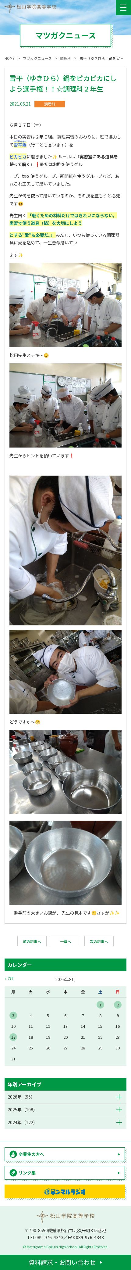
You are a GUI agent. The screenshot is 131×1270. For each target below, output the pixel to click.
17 (13, 1037)
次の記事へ (99, 941)
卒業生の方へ (31, 1154)
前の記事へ (32, 941)
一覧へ (65, 941)
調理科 (49, 103)
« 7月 (9, 978)
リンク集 (27, 1173)
